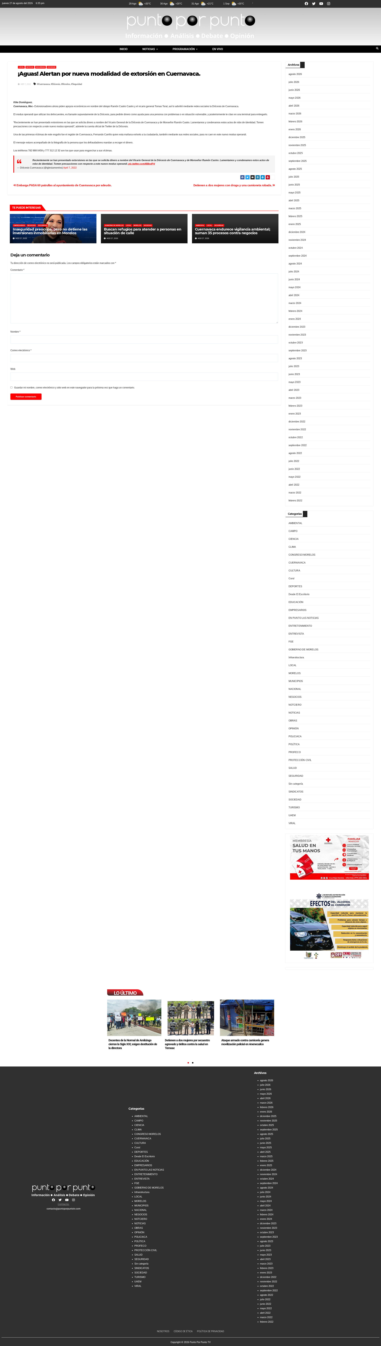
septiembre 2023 (298, 350)
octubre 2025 (296, 153)
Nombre (15, 331)
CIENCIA (294, 539)
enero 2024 (295, 319)
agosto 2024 (295, 263)
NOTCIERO (295, 705)
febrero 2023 (295, 406)
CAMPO (293, 531)
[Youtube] (321, 3)
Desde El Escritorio (299, 594)
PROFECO (295, 752)
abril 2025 (294, 200)
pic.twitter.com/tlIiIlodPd (141, 164)
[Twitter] (314, 3)
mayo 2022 (295, 477)
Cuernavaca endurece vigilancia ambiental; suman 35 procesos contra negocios (232, 231)
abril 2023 (294, 390)
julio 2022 (294, 461)
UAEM (292, 815)
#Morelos (65, 84)
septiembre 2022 (298, 445)
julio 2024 (294, 271)
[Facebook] (306, 3)
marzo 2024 (295, 303)
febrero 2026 (295, 121)
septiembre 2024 (298, 255)
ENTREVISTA (296, 633)
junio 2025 (294, 184)
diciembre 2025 (297, 137)
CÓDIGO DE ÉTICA (183, 1331)
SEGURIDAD (40, 67)
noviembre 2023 (297, 334)
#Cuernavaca (43, 84)
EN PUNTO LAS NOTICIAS (304, 618)
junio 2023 (294, 374)
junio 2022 (294, 469)
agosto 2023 (295, 358)
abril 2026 (294, 105)
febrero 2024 (295, 311)
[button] (150, 49)
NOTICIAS (148, 49)
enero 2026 (295, 129)
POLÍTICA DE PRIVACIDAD (210, 1331)
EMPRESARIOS (19, 225)
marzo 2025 (295, 208)
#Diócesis (55, 84)
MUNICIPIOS (296, 681)
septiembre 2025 (298, 161)
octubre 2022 (296, 437)
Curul (292, 578)
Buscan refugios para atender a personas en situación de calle (142, 231)
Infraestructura (296, 657)
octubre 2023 (296, 342)
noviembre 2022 (297, 429)
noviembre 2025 (297, 145)
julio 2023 (294, 366)
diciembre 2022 (297, 421)
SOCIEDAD (51, 67)
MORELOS (137, 225)
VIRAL (292, 823)
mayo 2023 (295, 382)
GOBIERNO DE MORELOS (114, 225)
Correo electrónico (20, 350)
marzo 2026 (295, 113)
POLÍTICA (294, 744)
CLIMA (292, 547)
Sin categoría (296, 784)
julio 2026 (294, 82)
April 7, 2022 (70, 167)
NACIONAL (295, 689)
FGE (291, 641)
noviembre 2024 (297, 240)
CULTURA (294, 570)
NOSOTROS (163, 1331)
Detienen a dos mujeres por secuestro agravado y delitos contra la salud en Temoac (130, 1044)
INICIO (124, 49)
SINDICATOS (296, 791)
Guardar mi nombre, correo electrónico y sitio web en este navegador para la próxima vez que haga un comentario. (74, 387)
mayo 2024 (295, 287)
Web (12, 369)
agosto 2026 (295, 74)
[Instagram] (328, 3)
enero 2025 (295, 224)
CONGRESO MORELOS (302, 555)
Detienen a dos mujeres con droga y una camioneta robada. (233, 185)
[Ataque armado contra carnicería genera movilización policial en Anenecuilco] (191, 1018)
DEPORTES (295, 586)
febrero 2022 (295, 500)
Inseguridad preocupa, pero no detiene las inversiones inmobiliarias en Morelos (50, 231)
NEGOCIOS (31, 225)
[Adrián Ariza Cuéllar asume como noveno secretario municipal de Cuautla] (247, 1018)
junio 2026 (294, 90)
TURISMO (294, 807)
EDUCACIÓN (296, 602)
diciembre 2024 (297, 232)
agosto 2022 (295, 453)
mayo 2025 (295, 192)
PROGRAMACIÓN (184, 49)
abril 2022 (294, 484)
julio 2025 (294, 177)
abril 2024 (294, 295)
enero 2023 (295, 413)
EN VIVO (217, 49)
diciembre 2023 (297, 327)
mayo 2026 (295, 98)
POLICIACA (295, 736)
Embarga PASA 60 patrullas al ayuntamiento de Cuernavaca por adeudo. (64, 185)
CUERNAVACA (297, 562)
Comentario (17, 270)
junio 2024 (294, 279)
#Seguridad (76, 84)
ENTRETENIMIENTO (300, 626)
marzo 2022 (295, 492)
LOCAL (21, 67)
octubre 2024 (296, 248)
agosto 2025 (295, 169)
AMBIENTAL (200, 225)
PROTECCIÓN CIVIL (300, 760)
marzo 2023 (295, 398)
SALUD (293, 768)
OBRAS (293, 720)
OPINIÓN (294, 728)
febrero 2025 (295, 216)
